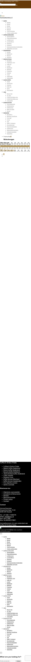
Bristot (8, 24)
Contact (6, 501)
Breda (8, 26)
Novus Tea (9, 93)
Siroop (8, 111)
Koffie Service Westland (11, 479)
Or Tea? (9, 95)
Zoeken (18, 661)
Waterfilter (9, 133)
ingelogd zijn (9, 404)
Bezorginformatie (9, 497)
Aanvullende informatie (18, 271)
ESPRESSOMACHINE (8, 34)
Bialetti (8, 22)
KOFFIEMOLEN (7, 50)
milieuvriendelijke (8, 255)
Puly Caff (9, 118)
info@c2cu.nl (9, 517)
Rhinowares (10, 90)
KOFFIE (5, 21)
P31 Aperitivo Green (10, 483)
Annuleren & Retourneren (12, 494)
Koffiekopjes (10, 107)
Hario (8, 88)
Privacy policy (8, 499)
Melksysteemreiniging (12, 130)
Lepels (8, 66)
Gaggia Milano (10, 36)
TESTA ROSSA (11, 31)
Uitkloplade (10, 78)
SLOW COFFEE (7, 80)
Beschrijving (5, 271)
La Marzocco (10, 40)
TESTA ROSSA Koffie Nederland (14, 474)
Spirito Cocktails (8, 485)
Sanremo (9, 43)
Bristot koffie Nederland (11, 470)
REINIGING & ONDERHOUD (7, 163)
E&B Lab (9, 86)
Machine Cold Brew (12, 116)
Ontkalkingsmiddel (11, 132)
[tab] (5, 271)
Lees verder (8, 418)
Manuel (9, 29)
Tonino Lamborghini (12, 33)
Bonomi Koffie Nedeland (11, 472)
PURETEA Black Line (12, 97)
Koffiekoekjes (10, 106)
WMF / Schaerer (11, 123)
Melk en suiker (10, 109)
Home (2, 163)
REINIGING (6, 113)
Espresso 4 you (8, 477)
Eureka (9, 52)
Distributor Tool (11, 62)
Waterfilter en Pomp (12, 48)
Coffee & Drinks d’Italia (11, 466)
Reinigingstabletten (12, 126)
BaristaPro (9, 114)
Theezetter (10, 100)
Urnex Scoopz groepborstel (14, 432)
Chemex (9, 85)
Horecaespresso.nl (6, 17)
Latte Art (9, 64)
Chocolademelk (11, 104)
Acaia (8, 81)
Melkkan (9, 69)
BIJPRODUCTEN (7, 102)
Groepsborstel (10, 125)
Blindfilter (9, 60)
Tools (8, 74)
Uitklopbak (9, 76)
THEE (4, 92)
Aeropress (9, 83)
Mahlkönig (9, 54)
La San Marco (10, 41)
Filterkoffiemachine (12, 38)
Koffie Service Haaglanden (12, 481)
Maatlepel (9, 67)
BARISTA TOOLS (7, 59)
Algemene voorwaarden (11, 492)
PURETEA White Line (12, 99)
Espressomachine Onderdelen (14, 47)
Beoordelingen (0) (7, 274)
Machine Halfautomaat (15, 423)
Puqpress (9, 71)
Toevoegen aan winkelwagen (9, 245)
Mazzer (9, 55)
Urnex (8, 119)
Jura (8, 121)
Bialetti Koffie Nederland (11, 468)
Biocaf (2, 255)
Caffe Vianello (8, 475)
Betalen (6, 496)
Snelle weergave (19, 418)
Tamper (9, 73)
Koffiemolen (10, 128)
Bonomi (9, 27)
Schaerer (9, 45)
